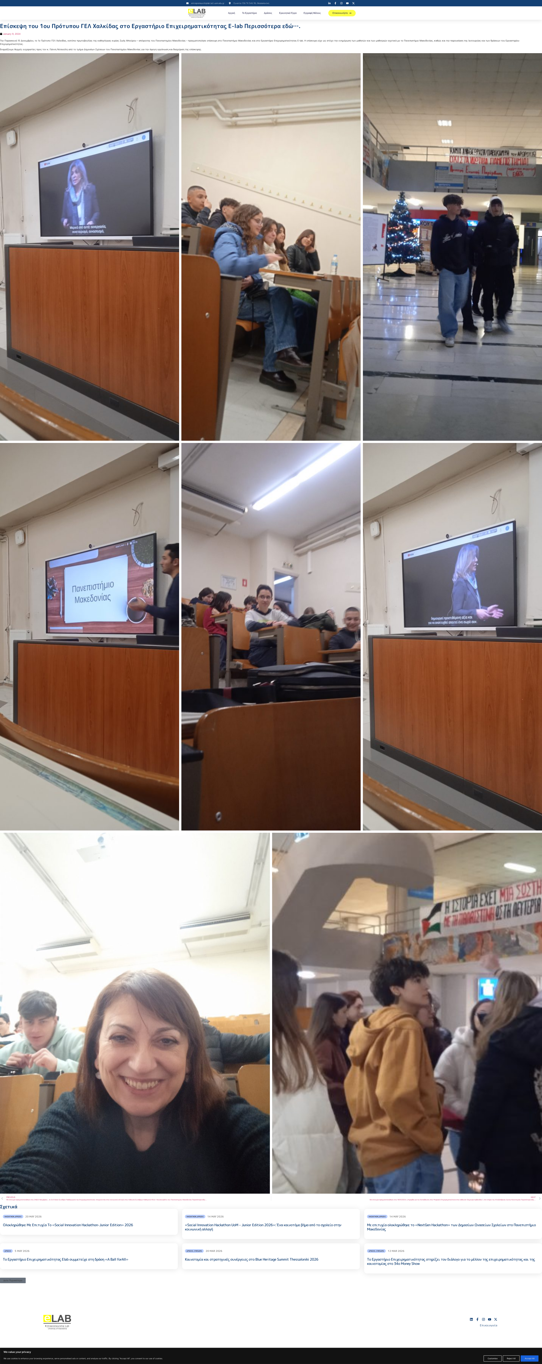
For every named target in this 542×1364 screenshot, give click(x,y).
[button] (13, 1280)
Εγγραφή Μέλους (312, 13)
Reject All (511, 1358)
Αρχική (231, 13)
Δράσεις (268, 13)
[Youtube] (489, 1319)
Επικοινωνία (488, 1325)
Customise (493, 1358)
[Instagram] (483, 1319)
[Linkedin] (471, 1319)
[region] (271, 1356)
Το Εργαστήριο (249, 13)
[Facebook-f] (477, 1319)
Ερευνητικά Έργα (288, 13)
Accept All (529, 1358)
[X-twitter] (495, 1319)
